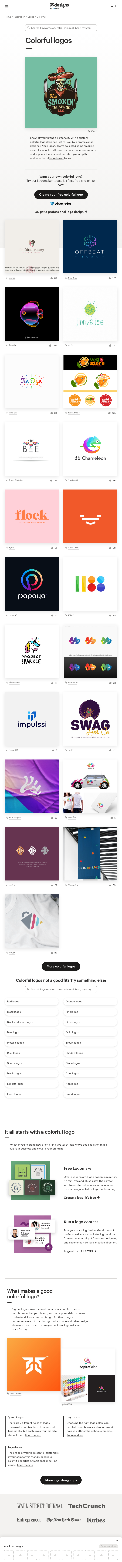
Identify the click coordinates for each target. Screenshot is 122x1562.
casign (12, 884)
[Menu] (7, 6)
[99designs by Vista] (59, 6)
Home (8, 16)
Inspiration (20, 16)
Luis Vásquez (15, 817)
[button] (117, 1541)
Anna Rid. (72, 277)
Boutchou (72, 817)
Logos (31, 16)
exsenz (12, 277)
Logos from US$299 (78, 1251)
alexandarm (14, 682)
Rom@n (12, 345)
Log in (113, 6)
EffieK (12, 547)
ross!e (70, 345)
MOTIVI (68, 1404)
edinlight (13, 412)
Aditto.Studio (74, 412)
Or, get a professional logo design (59, 212)
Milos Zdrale (73, 547)
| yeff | (70, 749)
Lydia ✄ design (16, 479)
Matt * (94, 131)
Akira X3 (13, 615)
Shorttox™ (72, 682)
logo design (56, 157)
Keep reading (33, 1434)
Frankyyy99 (73, 479)
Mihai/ (71, 615)
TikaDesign (73, 884)
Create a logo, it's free (80, 1197)
